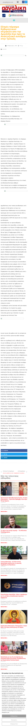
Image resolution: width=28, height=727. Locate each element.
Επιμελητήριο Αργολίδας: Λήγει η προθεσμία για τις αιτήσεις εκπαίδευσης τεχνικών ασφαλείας (14, 596)
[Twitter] (26, 2)
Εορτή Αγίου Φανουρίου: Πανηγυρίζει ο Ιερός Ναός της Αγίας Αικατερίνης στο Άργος (14, 626)
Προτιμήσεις (14, 720)
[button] (18, 2)
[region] (14, 699)
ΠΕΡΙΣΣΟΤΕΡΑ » (4, 511)
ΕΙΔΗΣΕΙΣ (4, 49)
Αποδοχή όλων (14, 716)
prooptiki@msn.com (8, 2)
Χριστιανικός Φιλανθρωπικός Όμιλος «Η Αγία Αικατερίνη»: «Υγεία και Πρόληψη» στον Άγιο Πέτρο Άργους (14, 499)
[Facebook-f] (23, 2)
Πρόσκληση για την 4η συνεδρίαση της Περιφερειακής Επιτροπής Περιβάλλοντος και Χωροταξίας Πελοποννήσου (13, 658)
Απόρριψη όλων (14, 723)
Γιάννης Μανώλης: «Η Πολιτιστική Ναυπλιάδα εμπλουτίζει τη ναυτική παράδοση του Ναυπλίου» (11, 563)
